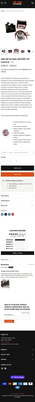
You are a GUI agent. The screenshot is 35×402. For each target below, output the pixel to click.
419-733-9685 (5, 342)
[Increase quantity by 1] (16, 161)
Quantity (3, 157)
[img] (5, 265)
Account (13, 393)
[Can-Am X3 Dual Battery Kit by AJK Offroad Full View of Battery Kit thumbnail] (4, 51)
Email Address (9, 315)
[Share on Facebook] (2, 214)
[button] (9, 240)
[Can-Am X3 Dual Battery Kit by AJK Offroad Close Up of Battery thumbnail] (10, 51)
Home (2, 11)
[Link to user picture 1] (5, 284)
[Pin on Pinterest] (12, 214)
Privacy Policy (20, 393)
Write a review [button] (17, 253)
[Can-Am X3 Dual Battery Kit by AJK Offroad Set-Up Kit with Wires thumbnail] (23, 51)
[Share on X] (5, 214)
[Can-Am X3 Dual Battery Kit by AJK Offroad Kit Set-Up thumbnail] (16, 51)
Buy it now (17, 174)
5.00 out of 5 (22, 234)
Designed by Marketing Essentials (24, 396)
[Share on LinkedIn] (9, 214)
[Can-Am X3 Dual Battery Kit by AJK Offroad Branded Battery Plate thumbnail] (29, 51)
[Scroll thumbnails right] (32, 51)
